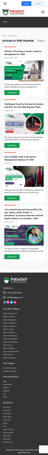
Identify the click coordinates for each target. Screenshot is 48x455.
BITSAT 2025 (7, 442)
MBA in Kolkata (9, 348)
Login (26, 4)
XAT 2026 (6, 410)
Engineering (7, 384)
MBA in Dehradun (9, 358)
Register (38, 4)
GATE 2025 (7, 439)
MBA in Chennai (9, 332)
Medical (6, 387)
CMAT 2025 (7, 413)
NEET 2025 (7, 436)
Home (5, 22)
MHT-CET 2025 (8, 429)
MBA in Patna (8, 354)
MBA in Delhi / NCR (10, 313)
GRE (4, 426)
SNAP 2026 (7, 417)
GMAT (5, 423)
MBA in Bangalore (10, 320)
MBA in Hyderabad (10, 335)
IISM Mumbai (12, 35)
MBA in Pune (7, 345)
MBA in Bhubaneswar (11, 351)
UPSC (5, 397)
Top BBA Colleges (10, 371)
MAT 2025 (6, 420)
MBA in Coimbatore (10, 339)
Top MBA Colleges (10, 368)
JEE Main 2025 (8, 432)
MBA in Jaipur (8, 329)
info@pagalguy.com (15, 297)
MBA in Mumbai (9, 316)
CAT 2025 (6, 407)
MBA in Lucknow (9, 326)
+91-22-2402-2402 (14, 293)
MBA (5, 381)
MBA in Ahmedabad (10, 342)
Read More (12, 93)
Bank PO (6, 391)
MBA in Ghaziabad (10, 323)
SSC (4, 394)
